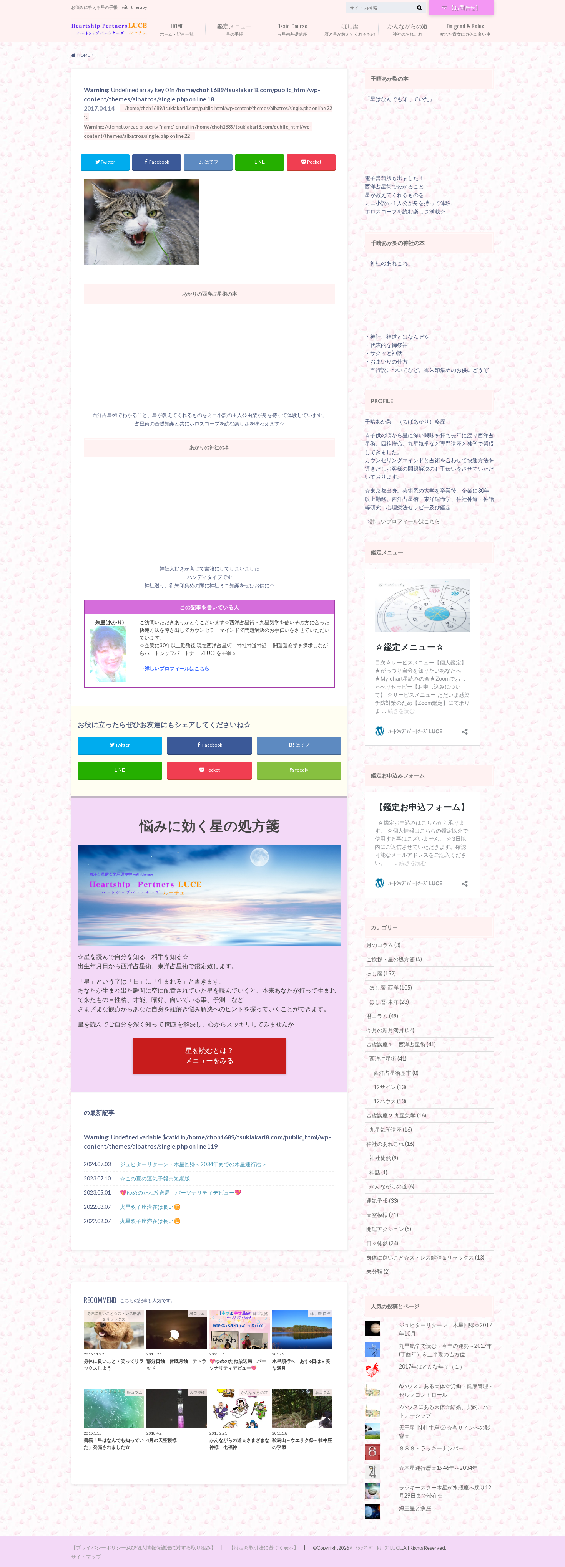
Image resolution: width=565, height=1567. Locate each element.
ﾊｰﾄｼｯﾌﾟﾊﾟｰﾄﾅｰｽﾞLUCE (376, 1548)
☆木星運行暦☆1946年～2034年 (438, 1468)
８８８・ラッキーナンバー (431, 1448)
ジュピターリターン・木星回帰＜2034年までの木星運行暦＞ (193, 1164)
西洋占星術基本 (396, 1072)
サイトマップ (86, 1557)
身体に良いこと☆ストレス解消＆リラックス (425, 1257)
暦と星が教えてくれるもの (349, 28)
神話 (378, 1172)
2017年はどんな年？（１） (432, 1366)
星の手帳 (234, 28)
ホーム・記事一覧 (177, 28)
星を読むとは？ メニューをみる (209, 1055)
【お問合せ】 (465, 7)
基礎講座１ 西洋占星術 (401, 1044)
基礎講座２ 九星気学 (396, 1115)
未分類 (378, 1271)
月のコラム (383, 945)
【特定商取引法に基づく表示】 (264, 1547)
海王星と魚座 (415, 1508)
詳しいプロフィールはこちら (177, 668)
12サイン (390, 1087)
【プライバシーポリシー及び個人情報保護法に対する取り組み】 (143, 1547)
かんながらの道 (391, 1186)
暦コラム (382, 1016)
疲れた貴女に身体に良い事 (465, 28)
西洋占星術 (388, 1058)
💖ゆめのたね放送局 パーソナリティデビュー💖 (180, 1192)
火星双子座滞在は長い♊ (150, 1206)
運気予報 (382, 1200)
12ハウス (390, 1101)
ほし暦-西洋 (390, 987)
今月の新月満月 (390, 1030)
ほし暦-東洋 (389, 1001)
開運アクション (388, 1229)
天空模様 (382, 1215)
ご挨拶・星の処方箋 (394, 959)
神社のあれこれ (407, 28)
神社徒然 (383, 1158)
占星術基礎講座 (292, 28)
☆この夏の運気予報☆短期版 (155, 1178)
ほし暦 (381, 973)
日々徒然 (382, 1243)
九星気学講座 (390, 1129)
